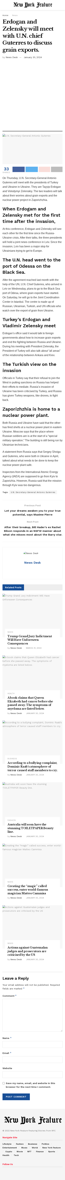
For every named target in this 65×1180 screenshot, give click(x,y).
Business (12, 759)
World (35, 1147)
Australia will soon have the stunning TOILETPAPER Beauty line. (31, 828)
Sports (51, 1151)
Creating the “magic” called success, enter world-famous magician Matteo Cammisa (28, 889)
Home (5, 15)
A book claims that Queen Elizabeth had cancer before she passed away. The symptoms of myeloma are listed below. (30, 703)
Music (24, 1147)
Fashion (12, 820)
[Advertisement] (32, 94)
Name (7, 1038)
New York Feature (51, 1147)
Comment (9, 995)
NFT (29, 1151)
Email (7, 1053)
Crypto (8, 1151)
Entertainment (9, 1147)
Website (7, 1068)
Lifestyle (7, 1144)
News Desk (12, 57)
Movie (20, 1151)
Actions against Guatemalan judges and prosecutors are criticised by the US (28, 951)
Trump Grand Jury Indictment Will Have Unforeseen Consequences (30, 640)
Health (11, 693)
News (15, 15)
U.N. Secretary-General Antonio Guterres (33, 492)
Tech (16, 1155)
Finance (40, 1151)
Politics (45, 1144)
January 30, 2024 (33, 57)
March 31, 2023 (33, 648)
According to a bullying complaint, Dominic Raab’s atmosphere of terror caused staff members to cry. (33, 766)
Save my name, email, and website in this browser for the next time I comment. (30, 1085)
